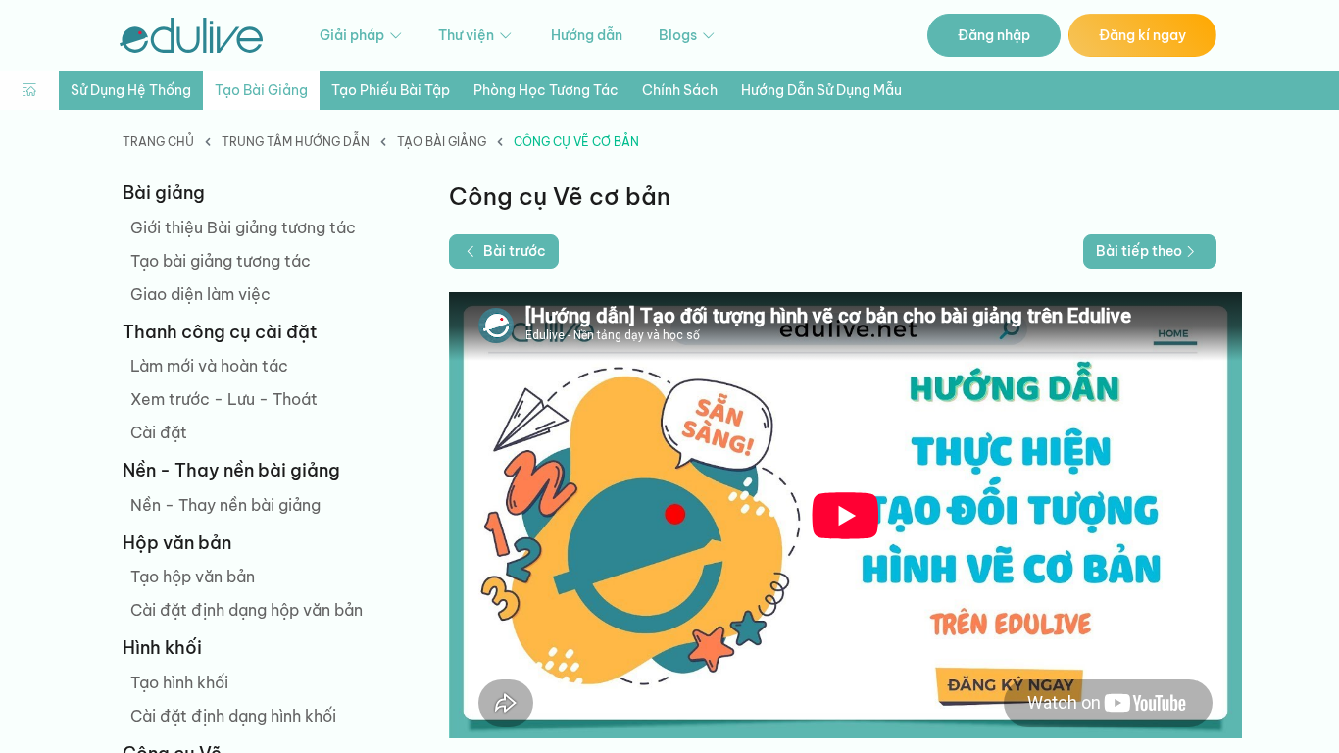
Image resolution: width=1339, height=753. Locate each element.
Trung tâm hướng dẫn (296, 141)
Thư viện (467, 35)
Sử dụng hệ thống (131, 90)
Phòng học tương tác (546, 90)
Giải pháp (353, 35)
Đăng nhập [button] (994, 35)
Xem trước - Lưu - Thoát (224, 399)
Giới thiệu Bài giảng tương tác (243, 227)
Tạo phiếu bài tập (390, 90)
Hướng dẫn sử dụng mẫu (821, 90)
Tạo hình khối (179, 682)
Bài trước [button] (514, 251)
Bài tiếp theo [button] (1139, 251)
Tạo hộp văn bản (192, 576)
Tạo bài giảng (261, 90)
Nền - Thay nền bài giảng (225, 505)
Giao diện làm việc (200, 294)
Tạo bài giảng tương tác (220, 261)
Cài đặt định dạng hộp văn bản (246, 610)
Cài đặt (158, 432)
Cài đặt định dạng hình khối (233, 716)
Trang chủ (158, 141)
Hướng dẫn (586, 35)
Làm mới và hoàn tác (209, 366)
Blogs (679, 35)
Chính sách (680, 90)
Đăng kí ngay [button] (1142, 35)
